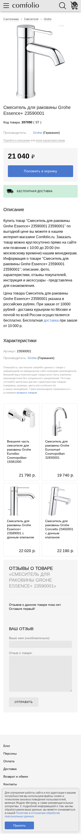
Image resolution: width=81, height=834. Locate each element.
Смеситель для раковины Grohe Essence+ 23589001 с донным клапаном (20, 529)
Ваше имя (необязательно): (29, 638)
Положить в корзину (40, 171)
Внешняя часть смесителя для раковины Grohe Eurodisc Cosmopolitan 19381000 (19, 451)
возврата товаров (27, 392)
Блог (6, 746)
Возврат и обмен (15, 776)
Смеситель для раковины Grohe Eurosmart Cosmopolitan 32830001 (57, 449)
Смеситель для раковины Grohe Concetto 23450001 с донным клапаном (59, 529)
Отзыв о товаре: (21, 652)
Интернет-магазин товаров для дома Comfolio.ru (25, 5)
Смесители (31, 19)
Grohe (48, 19)
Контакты (10, 784)
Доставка (10, 769)
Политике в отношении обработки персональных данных (32, 814)
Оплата (8, 761)
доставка (51, 320)
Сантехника (11, 19)
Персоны (10, 753)
